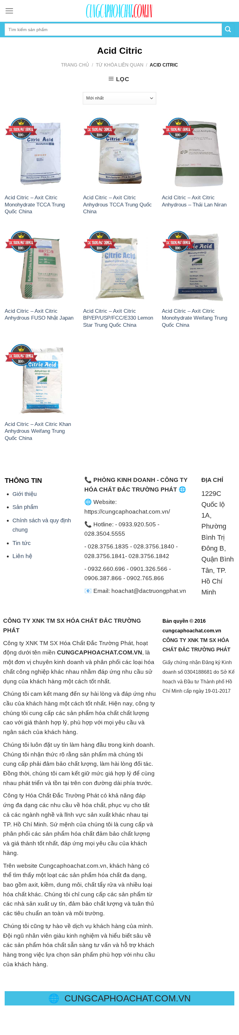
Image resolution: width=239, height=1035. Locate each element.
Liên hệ (22, 556)
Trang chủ (75, 64)
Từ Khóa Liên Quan (119, 64)
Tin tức (21, 543)
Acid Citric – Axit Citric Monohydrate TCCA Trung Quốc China (35, 204)
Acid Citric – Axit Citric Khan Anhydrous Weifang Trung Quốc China (38, 431)
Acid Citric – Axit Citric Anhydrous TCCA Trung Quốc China (117, 204)
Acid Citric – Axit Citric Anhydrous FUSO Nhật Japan (39, 314)
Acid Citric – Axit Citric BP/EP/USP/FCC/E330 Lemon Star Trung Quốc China (118, 318)
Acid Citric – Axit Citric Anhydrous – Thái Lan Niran (194, 200)
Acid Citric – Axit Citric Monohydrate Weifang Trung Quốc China (194, 318)
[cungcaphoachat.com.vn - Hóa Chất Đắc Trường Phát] (119, 11)
